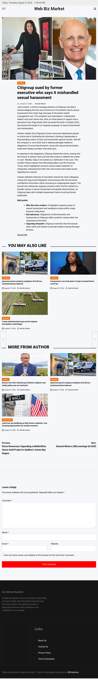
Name (5, 532)
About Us (42, 640)
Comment (7, 500)
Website (54, 544)
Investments (7, 420)
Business (21, 83)
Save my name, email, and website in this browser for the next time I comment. (39, 555)
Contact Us (43, 646)
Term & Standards (46, 659)
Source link (22, 235)
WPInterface (73, 672)
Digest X (5, 379)
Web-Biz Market (40, 104)
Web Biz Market (49, 9)
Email (5, 544)
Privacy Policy (44, 653)
